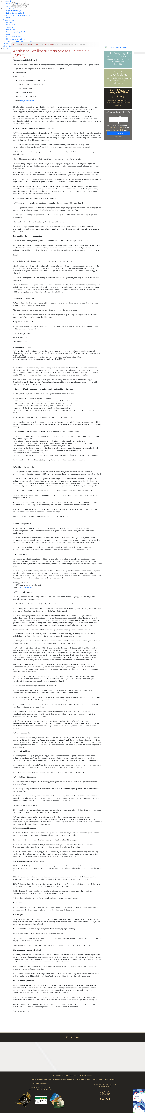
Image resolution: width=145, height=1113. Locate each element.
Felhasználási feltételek (116, 128)
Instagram (64, 1075)
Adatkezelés (73, 1075)
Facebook (56, 1075)
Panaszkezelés (87, 1075)
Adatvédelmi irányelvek (114, 130)
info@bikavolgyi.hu (27, 101)
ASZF (79, 1075)
